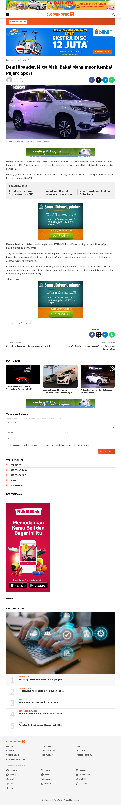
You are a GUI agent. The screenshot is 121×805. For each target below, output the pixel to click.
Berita (21, 700)
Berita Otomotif (15, 323)
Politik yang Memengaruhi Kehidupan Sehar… (42, 691)
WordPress (14, 779)
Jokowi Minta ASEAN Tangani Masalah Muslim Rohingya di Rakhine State (90, 345)
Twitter (47, 770)
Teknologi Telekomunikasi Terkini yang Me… (41, 679)
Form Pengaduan (85, 755)
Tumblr (47, 775)
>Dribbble (83, 779)
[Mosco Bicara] (60, 14)
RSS (11, 788)
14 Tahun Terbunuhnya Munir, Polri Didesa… (41, 713)
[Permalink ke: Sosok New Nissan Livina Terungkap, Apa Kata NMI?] (23, 374)
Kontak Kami (47, 755)
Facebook (14, 770)
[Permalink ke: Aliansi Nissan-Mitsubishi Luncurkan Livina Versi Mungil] (60, 376)
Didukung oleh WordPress (52, 800)
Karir (79, 746)
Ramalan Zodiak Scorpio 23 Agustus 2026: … (41, 725)
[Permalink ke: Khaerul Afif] (9, 79)
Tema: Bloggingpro (71, 800)
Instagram (48, 779)
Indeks (9, 746)
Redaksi (10, 751)
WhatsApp (14, 775)
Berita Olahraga (19, 470)
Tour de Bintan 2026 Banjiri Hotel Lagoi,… (40, 702)
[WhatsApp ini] (112, 80)
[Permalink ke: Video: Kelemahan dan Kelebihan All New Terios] (98, 376)
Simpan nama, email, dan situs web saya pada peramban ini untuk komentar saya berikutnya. (49, 445)
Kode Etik (46, 746)
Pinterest (82, 770)
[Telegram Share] (105, 80)
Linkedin (47, 784)
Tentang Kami (12, 755)
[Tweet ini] (99, 80)
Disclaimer (82, 751)
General (22, 677)
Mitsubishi (30, 323)
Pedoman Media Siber (16, 759)
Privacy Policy (48, 751)
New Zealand (17, 485)
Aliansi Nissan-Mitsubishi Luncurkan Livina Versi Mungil (57, 391)
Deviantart (83, 784)
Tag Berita (16, 465)
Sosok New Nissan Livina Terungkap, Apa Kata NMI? (28, 344)
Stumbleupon (84, 775)
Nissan (14, 480)
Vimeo (12, 784)
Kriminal (29, 711)
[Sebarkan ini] (92, 80)
